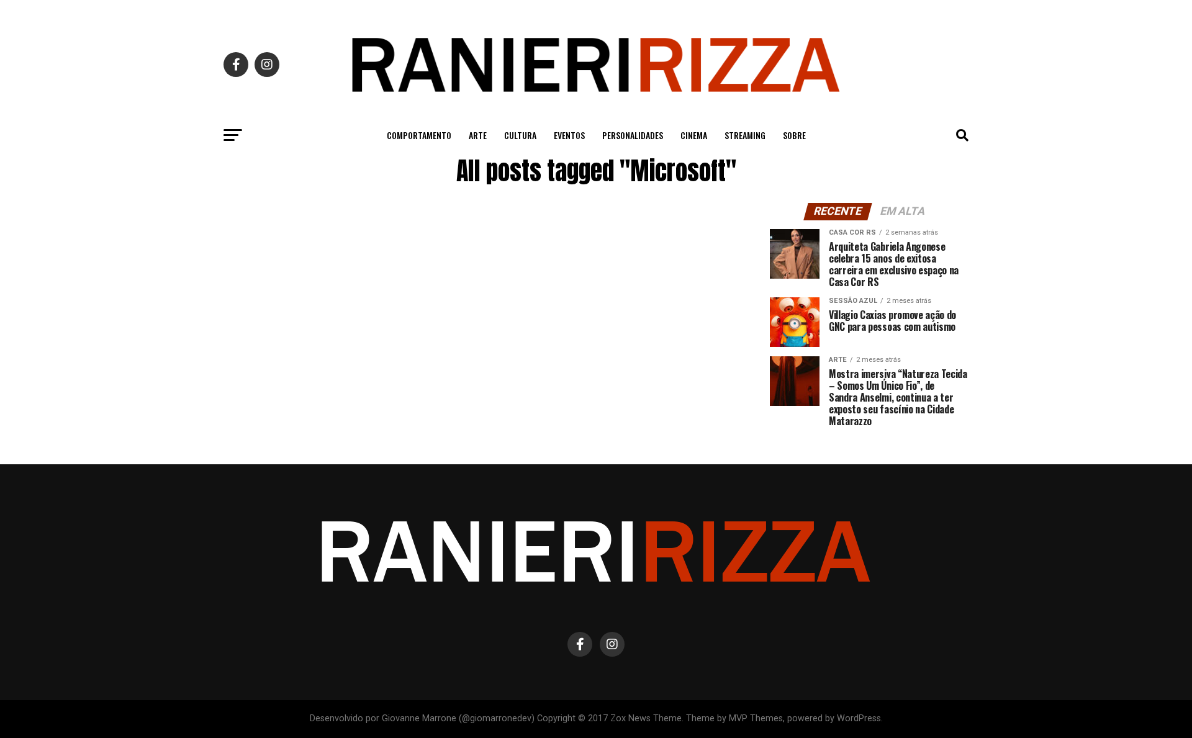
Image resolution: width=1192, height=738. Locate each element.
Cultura (520, 135)
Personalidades (632, 135)
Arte (478, 135)
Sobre (794, 135)
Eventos (569, 135)
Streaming (745, 135)
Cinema (693, 135)
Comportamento (419, 135)
